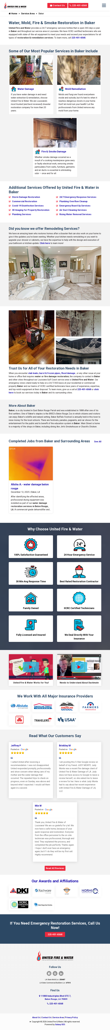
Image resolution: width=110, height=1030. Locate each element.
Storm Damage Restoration (26, 197)
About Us (36, 1017)
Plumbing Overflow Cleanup (73, 201)
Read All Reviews (55, 868)
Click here (45, 243)
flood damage (68, 373)
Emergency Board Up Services (74, 205)
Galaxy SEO (60, 1024)
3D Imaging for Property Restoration (30, 210)
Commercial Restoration (24, 201)
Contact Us (58, 5)
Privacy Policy (71, 1017)
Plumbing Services (21, 214)
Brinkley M (65, 745)
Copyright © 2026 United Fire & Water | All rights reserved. (56, 1022)
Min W (38, 805)
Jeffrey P (16, 745)
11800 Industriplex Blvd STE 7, (56, 997)
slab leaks (33, 373)
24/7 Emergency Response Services (77, 197)
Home (14, 13)
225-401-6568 (79, 5)
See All (97, 441)
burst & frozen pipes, (50, 373)
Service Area (28, 13)
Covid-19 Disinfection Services (28, 205)
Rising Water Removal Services (75, 214)
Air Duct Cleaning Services (73, 210)
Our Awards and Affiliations (55, 881)
